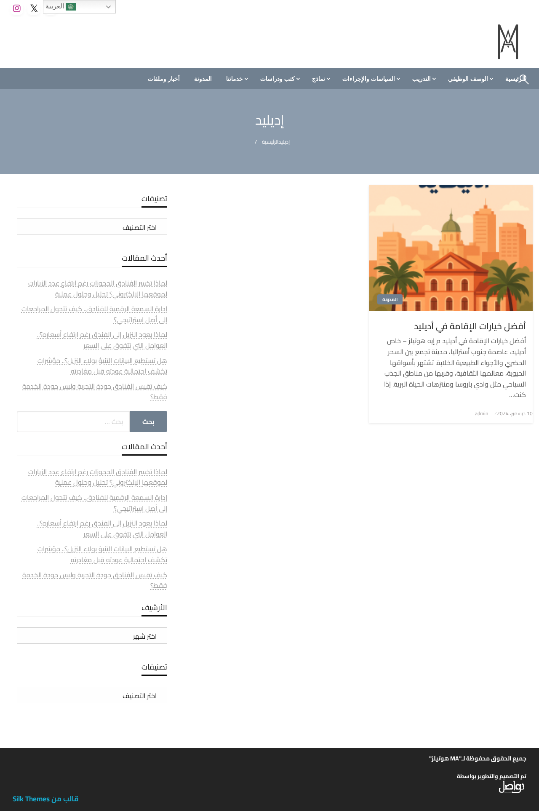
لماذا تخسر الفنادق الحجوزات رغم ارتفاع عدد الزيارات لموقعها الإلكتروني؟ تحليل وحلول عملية (97, 288)
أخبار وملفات (164, 78)
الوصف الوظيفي (468, 78)
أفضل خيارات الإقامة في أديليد (470, 326)
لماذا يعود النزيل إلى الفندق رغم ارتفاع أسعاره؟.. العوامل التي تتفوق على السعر (102, 340)
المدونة (203, 78)
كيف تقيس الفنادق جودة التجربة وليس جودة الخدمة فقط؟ (94, 391)
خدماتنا (234, 78)
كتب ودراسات (277, 78)
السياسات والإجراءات (368, 78)
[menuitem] (469, 78)
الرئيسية (270, 142)
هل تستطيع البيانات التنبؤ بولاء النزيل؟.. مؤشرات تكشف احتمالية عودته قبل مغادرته (102, 366)
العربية (55, 6)
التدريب (421, 78)
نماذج (318, 78)
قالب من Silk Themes (46, 799)
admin (481, 413)
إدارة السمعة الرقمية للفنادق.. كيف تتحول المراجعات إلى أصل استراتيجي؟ (94, 314)
